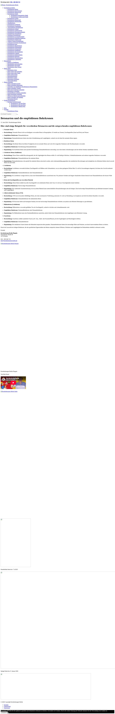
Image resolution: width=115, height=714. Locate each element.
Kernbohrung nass (12, 44)
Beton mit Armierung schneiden (15, 89)
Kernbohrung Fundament (14, 26)
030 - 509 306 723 (15, 2)
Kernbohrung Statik (12, 14)
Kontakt (6, 109)
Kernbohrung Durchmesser (14, 11)
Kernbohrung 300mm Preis (18, 106)
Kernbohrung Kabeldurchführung (16, 38)
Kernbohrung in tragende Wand (15, 36)
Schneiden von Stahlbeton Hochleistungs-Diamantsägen (22, 86)
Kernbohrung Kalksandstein (14, 55)
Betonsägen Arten (12, 70)
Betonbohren (7, 61)
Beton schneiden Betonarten (14, 85)
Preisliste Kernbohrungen (14, 102)
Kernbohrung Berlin (9, 8)
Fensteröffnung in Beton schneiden (16, 93)
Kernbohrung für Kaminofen (15, 52)
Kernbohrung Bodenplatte (14, 21)
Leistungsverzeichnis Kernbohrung (16, 42)
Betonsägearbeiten (12, 76)
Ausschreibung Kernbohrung (15, 27)
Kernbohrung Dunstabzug (14, 33)
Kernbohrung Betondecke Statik (19, 15)
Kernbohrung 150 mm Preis (18, 103)
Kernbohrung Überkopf (13, 24)
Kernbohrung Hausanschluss (15, 58)
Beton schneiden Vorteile (14, 88)
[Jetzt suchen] (17, 114)
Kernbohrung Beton (12, 9)
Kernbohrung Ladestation (14, 59)
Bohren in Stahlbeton (13, 62)
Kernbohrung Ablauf (13, 29)
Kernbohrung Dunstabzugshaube (16, 32)
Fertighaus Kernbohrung (13, 35)
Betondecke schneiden (13, 91)
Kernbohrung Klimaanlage (14, 47)
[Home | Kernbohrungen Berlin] (9, 5)
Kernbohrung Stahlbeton (14, 50)
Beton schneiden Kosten (13, 83)
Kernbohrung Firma (12, 111)
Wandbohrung (11, 23)
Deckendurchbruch (12, 99)
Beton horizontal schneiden (14, 94)
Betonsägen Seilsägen (13, 79)
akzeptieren (4, 712)
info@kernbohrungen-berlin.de (9, 240)
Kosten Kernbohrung (9, 100)
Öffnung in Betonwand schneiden (16, 96)
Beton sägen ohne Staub (13, 73)
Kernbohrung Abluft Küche (14, 30)
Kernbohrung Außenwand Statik (19, 17)
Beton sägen (7, 68)
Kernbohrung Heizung (13, 56)
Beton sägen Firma (12, 74)
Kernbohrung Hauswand (14, 20)
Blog (5, 108)
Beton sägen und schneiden (14, 71)
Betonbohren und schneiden (14, 64)
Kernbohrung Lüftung (13, 53)
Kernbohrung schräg (12, 18)
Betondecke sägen (12, 77)
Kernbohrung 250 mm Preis (18, 105)
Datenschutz (7, 706)
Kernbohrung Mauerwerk (14, 12)
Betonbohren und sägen (13, 65)
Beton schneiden (8, 82)
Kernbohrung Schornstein (14, 48)
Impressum (7, 708)
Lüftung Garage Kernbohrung (15, 41)
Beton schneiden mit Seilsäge (15, 97)
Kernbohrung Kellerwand (14, 39)
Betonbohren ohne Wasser (14, 67)
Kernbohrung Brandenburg (14, 45)
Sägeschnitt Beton (12, 80)
